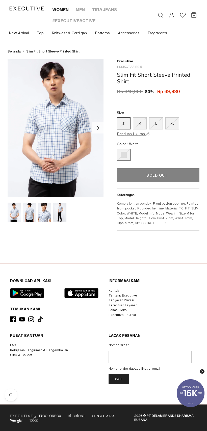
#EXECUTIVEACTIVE (73, 20)
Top (40, 33)
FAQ (13, 345)
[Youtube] (22, 319)
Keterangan (126, 195)
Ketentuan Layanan (123, 305)
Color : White (128, 144)
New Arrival (19, 33)
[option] (56, 128)
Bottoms (102, 33)
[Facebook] (13, 319)
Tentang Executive (123, 295)
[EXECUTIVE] (26, 8)
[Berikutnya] (98, 127)
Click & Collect (21, 355)
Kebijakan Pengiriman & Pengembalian (39, 350)
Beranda (14, 51)
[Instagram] (31, 319)
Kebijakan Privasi (121, 300)
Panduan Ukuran (131, 134)
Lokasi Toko (118, 310)
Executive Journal (122, 314)
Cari (118, 379)
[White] (124, 155)
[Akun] (172, 15)
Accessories (129, 33)
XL (172, 123)
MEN (80, 9)
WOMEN (60, 9)
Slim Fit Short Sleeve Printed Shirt (53, 51)
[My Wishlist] (183, 15)
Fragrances (157, 33)
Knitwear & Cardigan (69, 33)
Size (120, 113)
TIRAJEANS (104, 9)
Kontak (114, 290)
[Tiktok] (40, 319)
